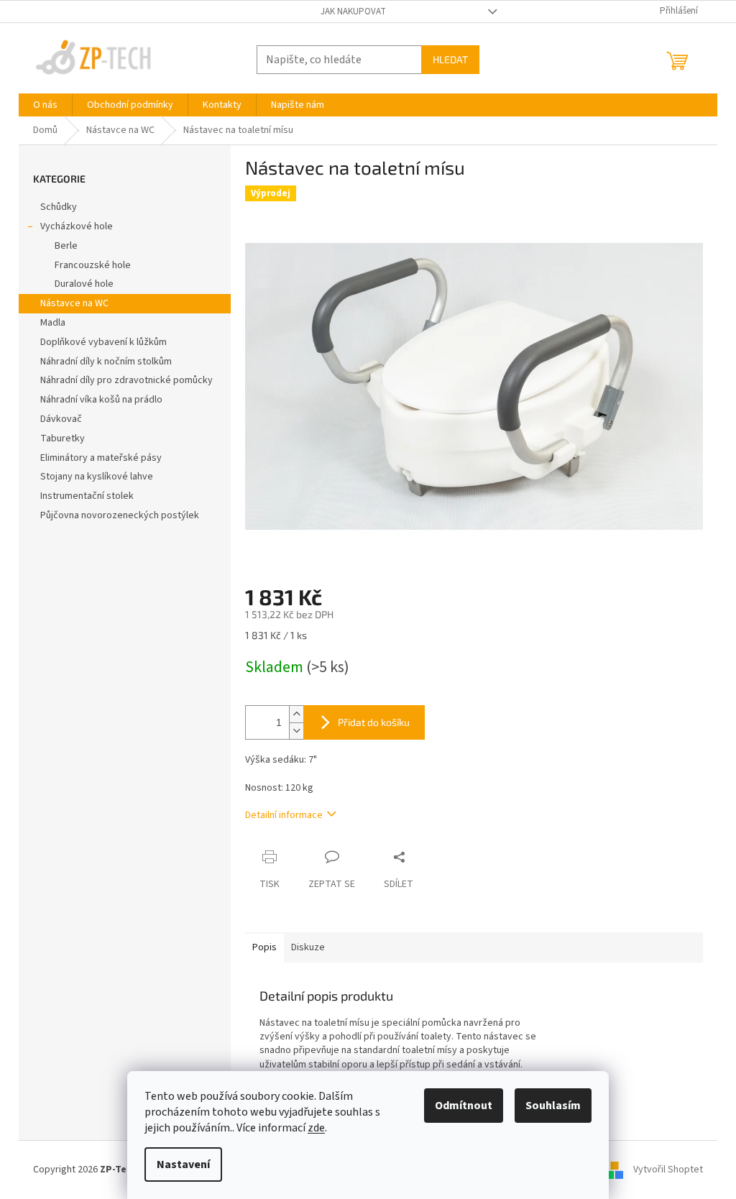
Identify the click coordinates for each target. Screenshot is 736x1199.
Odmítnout (463, 1105)
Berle (66, 246)
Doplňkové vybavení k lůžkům (103, 342)
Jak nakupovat (353, 11)
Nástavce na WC (74, 303)
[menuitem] (45, 104)
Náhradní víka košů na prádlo (101, 399)
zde (316, 1128)
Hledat (450, 59)
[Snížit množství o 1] (296, 730)
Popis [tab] (264, 947)
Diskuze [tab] (308, 947)
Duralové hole (84, 284)
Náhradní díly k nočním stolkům (106, 361)
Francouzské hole (93, 265)
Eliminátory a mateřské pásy (101, 458)
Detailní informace (284, 815)
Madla (52, 323)
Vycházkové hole (76, 226)
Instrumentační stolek (87, 496)
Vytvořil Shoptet (668, 1169)
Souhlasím (553, 1105)
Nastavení (183, 1164)
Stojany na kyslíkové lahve (96, 476)
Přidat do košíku (374, 722)
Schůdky (58, 207)
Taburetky (62, 438)
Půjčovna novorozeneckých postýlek (119, 515)
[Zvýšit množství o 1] (296, 714)
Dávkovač (61, 419)
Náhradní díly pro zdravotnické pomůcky (126, 380)
